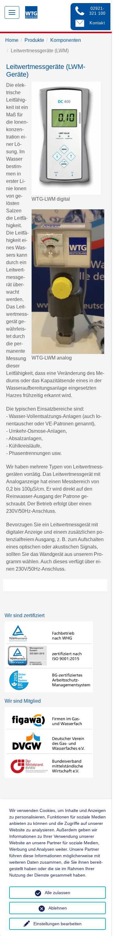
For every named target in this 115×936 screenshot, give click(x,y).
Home (11, 40)
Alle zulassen (57, 892)
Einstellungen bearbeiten (57, 923)
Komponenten (65, 40)
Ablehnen (57, 908)
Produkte (34, 40)
